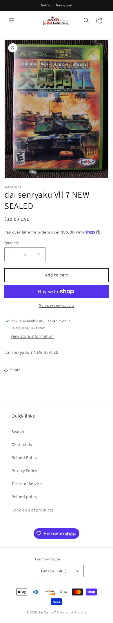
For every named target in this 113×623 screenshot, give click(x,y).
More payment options (56, 305)
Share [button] (15, 369)
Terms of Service (27, 483)
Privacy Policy (24, 470)
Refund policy (24, 496)
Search (18, 431)
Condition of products (32, 510)
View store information (32, 336)
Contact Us (22, 444)
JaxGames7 (47, 612)
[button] (11, 20)
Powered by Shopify (71, 612)
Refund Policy (24, 457)
